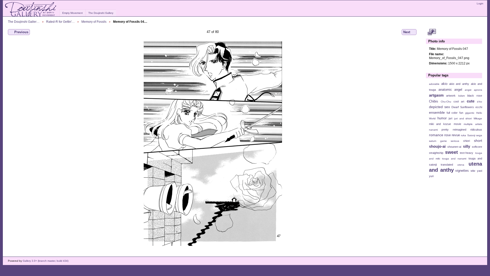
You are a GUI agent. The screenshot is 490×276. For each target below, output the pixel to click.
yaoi (479, 170)
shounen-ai (454, 146)
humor (442, 118)
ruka (463, 135)
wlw (473, 170)
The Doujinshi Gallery (100, 13)
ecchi (478, 107)
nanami (433, 129)
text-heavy (466, 152)
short (478, 141)
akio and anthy (459, 83)
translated (447, 164)
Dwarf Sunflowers (462, 107)
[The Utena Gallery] (31, 9)
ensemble (437, 112)
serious (455, 141)
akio (444, 84)
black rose (474, 95)
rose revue (452, 135)
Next (406, 32)
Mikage (478, 118)
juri (450, 118)
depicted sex (439, 107)
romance (436, 135)
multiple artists (473, 124)
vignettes (462, 170)
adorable (434, 84)
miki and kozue (440, 123)
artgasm (436, 95)
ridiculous (476, 129)
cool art (459, 101)
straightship (436, 152)
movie (457, 123)
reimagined (459, 129)
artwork (451, 95)
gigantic (469, 112)
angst (468, 89)
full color (452, 112)
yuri (431, 176)
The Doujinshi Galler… (24, 21)
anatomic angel (450, 89)
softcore (477, 146)
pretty (445, 129)
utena (460, 164)
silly (466, 146)
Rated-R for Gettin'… (60, 21)
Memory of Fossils (93, 21)
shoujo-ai (437, 146)
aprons (478, 89)
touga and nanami (454, 158)
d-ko (479, 101)
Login (480, 3)
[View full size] (213, 143)
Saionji (471, 135)
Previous (21, 32)
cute (470, 101)
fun (461, 112)
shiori (466, 140)
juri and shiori (463, 118)
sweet (451, 152)
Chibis (433, 101)
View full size (431, 32)
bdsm (461, 95)
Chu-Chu (446, 101)
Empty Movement (72, 13)
